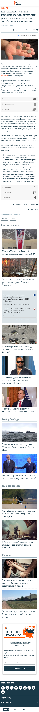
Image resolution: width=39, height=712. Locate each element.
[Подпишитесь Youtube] (16, 688)
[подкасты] (15, 709)
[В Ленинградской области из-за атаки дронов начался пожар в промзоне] (19, 530)
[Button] (17, 30)
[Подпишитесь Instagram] (25, 688)
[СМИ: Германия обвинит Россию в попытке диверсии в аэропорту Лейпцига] (19, 499)
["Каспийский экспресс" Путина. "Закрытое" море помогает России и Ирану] (19, 432)
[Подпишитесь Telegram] (20, 688)
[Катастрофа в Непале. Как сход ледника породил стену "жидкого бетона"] (19, 334)
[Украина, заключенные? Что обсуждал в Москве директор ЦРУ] (19, 397)
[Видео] (24, 709)
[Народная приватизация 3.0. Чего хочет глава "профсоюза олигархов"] (19, 463)
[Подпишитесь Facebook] (7, 688)
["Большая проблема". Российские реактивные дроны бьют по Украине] (19, 267)
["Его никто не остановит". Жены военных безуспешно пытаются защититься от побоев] (19, 568)
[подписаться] (3, 692)
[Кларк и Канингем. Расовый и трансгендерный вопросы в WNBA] (19, 239)
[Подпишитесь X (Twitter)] (12, 688)
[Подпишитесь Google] (3, 688)
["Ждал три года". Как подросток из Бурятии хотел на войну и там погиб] (19, 599)
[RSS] (29, 688)
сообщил (4, 76)
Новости (4, 8)
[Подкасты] (33, 688)
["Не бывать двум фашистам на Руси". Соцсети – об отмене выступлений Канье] (19, 365)
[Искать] (33, 709)
